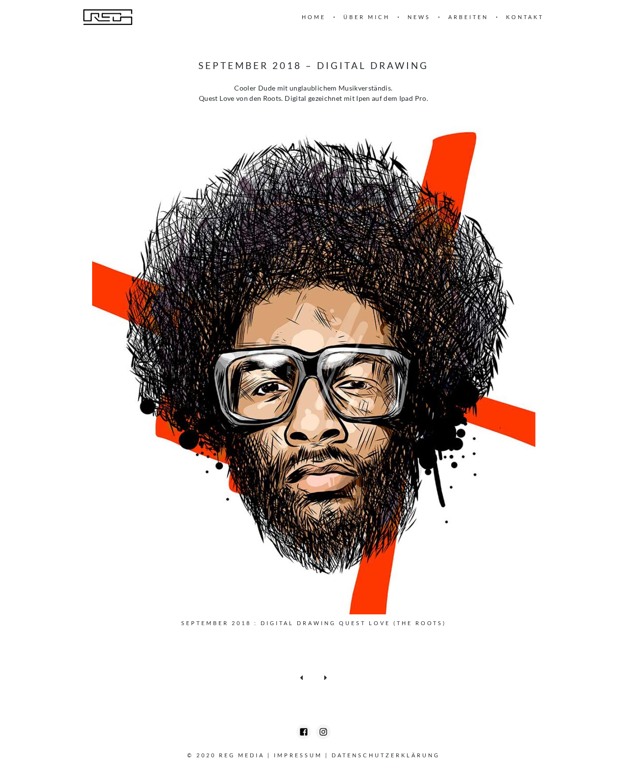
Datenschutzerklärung (386, 755)
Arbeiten (468, 17)
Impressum (298, 755)
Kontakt (525, 17)
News (419, 17)
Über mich (366, 17)
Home (314, 17)
